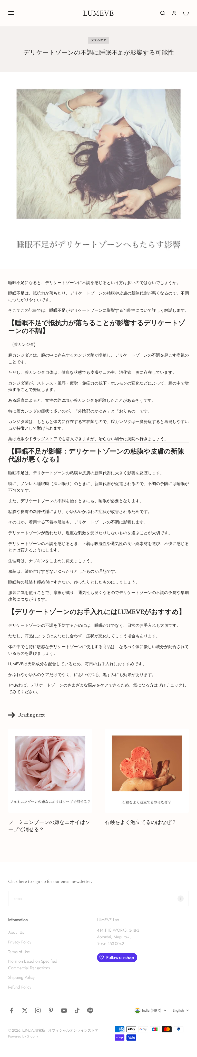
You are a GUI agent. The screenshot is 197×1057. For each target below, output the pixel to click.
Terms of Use (19, 952)
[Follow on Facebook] (11, 1010)
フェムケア (98, 40)
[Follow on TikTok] (77, 1010)
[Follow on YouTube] (64, 1010)
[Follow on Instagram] (37, 1010)
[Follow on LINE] (90, 1010)
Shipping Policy (21, 977)
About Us (16, 932)
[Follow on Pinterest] (50, 1010)
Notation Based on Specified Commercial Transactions (32, 964)
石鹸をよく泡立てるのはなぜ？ (140, 822)
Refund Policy (19, 987)
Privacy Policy (19, 942)
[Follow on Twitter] (24, 1010)
